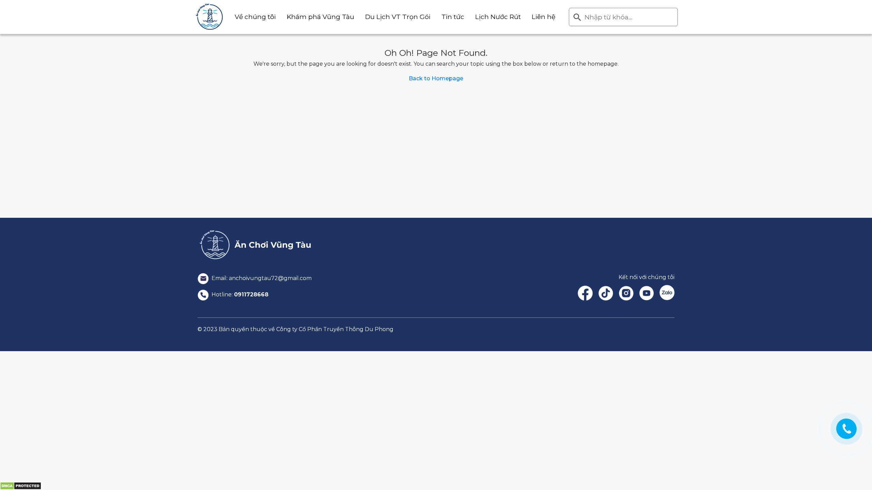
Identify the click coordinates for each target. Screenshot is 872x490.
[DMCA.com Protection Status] (20, 485)
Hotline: (239, 294)
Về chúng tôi (255, 17)
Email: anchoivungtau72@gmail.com (261, 278)
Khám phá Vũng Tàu (320, 17)
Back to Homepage (436, 78)
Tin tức (452, 17)
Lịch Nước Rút (498, 17)
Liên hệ (543, 17)
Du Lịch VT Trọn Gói (398, 17)
